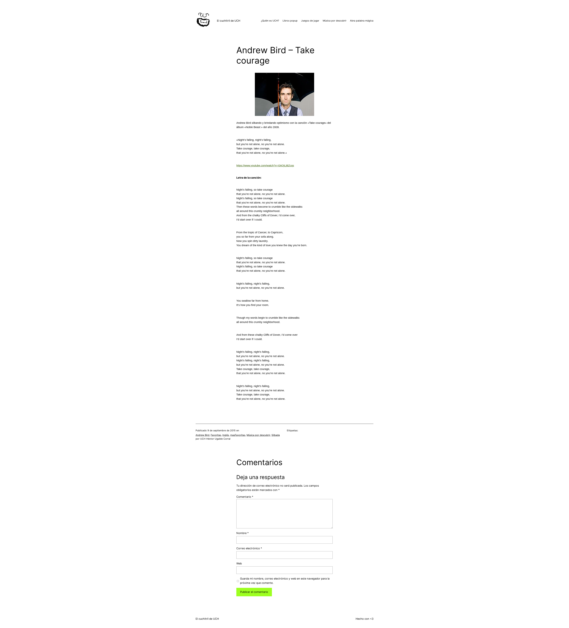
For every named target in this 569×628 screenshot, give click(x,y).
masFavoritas (237, 435)
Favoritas (216, 435)
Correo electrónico (249, 548)
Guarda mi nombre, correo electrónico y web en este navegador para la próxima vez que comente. (285, 580)
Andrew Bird (202, 435)
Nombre (242, 533)
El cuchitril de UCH (228, 20)
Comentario (244, 496)
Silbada (275, 435)
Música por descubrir (258, 435)
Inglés (225, 435)
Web (239, 563)
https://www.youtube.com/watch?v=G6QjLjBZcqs (265, 165)
